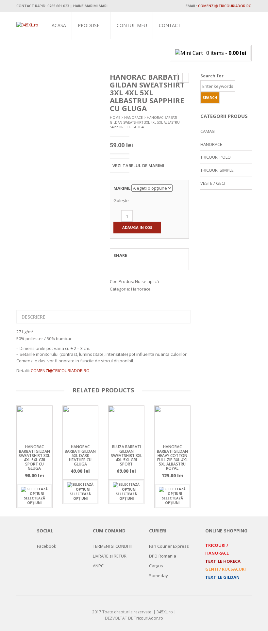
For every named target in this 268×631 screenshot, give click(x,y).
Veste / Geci (89, 70)
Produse (88, 25)
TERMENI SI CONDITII (112, 546)
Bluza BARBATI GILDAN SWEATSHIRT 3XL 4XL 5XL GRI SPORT (126, 455)
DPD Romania (162, 556)
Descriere (33, 317)
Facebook (46, 546)
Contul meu (132, 25)
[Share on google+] (143, 262)
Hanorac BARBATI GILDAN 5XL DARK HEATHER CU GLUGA (80, 455)
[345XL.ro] (27, 24)
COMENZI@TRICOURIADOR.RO (60, 370)
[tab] (33, 316)
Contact (170, 25)
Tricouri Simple (93, 40)
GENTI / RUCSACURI (225, 569)
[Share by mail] (167, 262)
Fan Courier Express (169, 546)
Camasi (84, 55)
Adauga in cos (137, 227)
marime (121, 188)
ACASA (59, 25)
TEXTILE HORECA (223, 561)
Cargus (156, 566)
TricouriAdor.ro (148, 618)
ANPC (98, 566)
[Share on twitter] (131, 262)
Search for (212, 76)
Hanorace (87, 62)
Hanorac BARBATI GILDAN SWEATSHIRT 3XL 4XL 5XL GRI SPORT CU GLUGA (34, 457)
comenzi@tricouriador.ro (225, 5)
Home (115, 117)
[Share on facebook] (119, 262)
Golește (121, 200)
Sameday (158, 575)
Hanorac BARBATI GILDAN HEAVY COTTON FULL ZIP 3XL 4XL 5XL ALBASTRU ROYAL (172, 457)
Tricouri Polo (92, 47)
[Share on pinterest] (155, 262)
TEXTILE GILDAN (222, 577)
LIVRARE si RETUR (109, 556)
